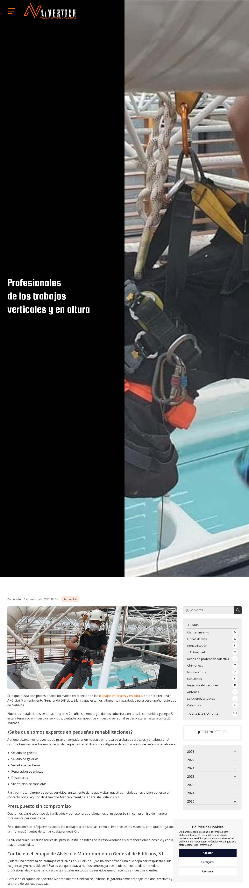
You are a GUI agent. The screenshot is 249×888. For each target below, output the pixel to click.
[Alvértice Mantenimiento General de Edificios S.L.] (50, 11)
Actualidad (70, 599)
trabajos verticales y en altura (120, 696)
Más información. (203, 845)
